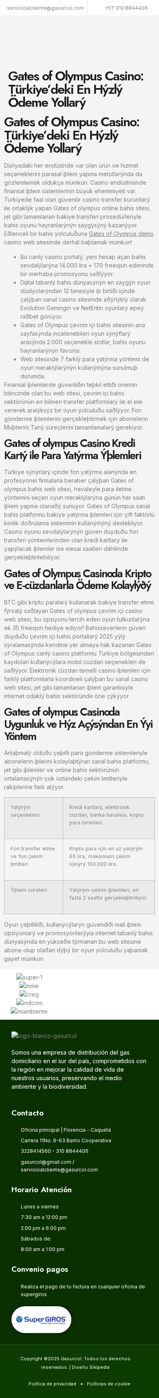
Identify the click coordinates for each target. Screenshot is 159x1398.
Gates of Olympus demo (121, 233)
